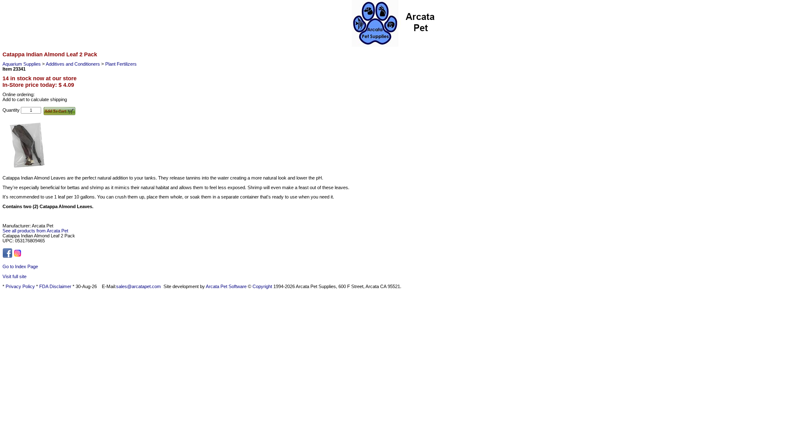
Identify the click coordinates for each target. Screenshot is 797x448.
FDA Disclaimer (55, 286)
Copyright (262, 286)
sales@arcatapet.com (138, 286)
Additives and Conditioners (73, 64)
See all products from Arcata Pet (35, 230)
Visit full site (14, 276)
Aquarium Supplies (22, 64)
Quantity (11, 110)
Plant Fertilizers (121, 64)
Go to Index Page (20, 266)
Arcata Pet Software (226, 286)
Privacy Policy (20, 286)
